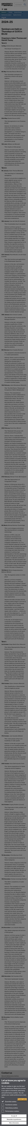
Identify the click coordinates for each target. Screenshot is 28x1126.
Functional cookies (11, 1105)
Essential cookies (10, 1101)
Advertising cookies (11, 1108)
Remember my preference (14, 1119)
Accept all (14, 1116)
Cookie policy (22, 1099)
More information (14, 1123)
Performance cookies (12, 1111)
